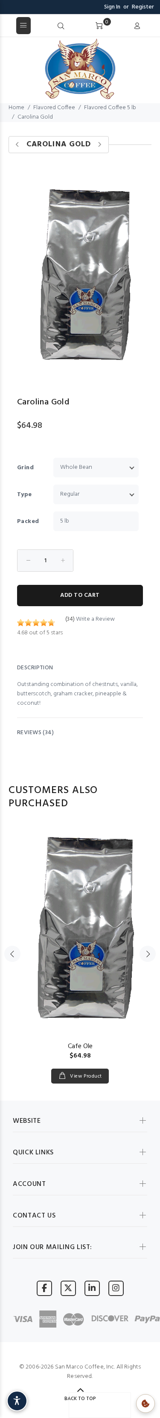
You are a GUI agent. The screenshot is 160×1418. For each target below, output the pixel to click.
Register (143, 7)
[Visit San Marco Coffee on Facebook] (44, 1288)
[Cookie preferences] (145, 1403)
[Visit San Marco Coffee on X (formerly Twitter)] (68, 1288)
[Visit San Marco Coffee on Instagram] (116, 1288)
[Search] (61, 26)
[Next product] (99, 144)
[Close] (150, 26)
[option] (80, 946)
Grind (25, 468)
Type (24, 495)
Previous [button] (12, 954)
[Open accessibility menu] (17, 1401)
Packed (28, 521)
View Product (85, 1076)
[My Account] (137, 26)
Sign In (112, 7)
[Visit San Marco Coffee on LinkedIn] (92, 1288)
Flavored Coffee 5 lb (110, 108)
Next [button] (148, 954)
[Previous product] (17, 144)
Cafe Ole (80, 1046)
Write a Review (95, 619)
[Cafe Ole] (80, 927)
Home (16, 108)
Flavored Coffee (54, 108)
